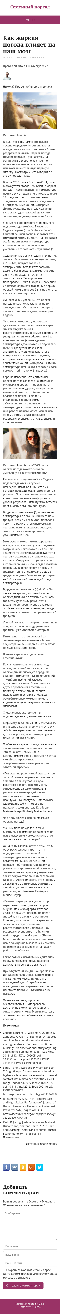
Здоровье (21, 57)
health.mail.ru (48, 1144)
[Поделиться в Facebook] (6, 1167)
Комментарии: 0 (38, 57)
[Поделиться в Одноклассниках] (23, 1167)
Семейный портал (30, 7)
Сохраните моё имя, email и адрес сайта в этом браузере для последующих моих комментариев (30, 1273)
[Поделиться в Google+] (31, 1167)
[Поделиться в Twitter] (39, 1167)
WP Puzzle (35, 1306)
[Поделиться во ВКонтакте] (14, 1167)
